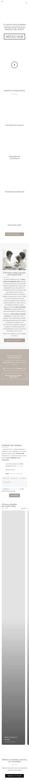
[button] (26, 3)
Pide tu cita (6, 333)
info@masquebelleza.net (16, 473)
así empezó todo (14, 274)
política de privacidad (14, 370)
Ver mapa (20, 466)
